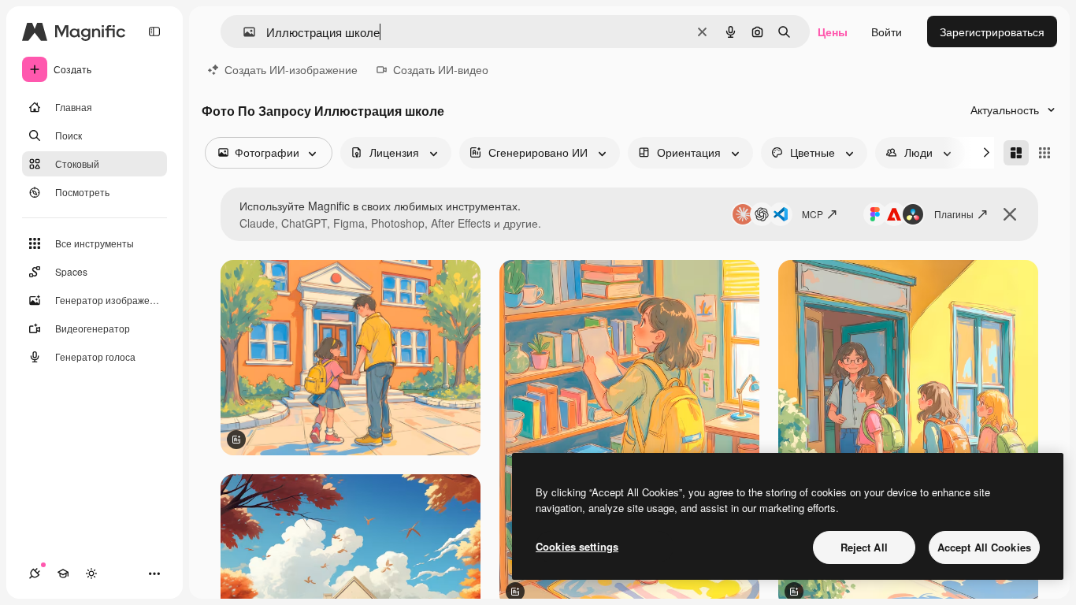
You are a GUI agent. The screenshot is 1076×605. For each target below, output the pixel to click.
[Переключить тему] (91, 573)
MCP (812, 214)
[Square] (1044, 152)
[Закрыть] (1009, 214)
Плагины (954, 214)
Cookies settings (577, 546)
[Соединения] (34, 573)
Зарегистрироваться (992, 31)
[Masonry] (1016, 152)
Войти (886, 31)
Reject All (864, 547)
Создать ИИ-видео (440, 69)
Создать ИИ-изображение (291, 69)
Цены (833, 31)
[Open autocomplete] (243, 32)
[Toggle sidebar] (154, 31)
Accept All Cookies (984, 547)
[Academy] (63, 573)
